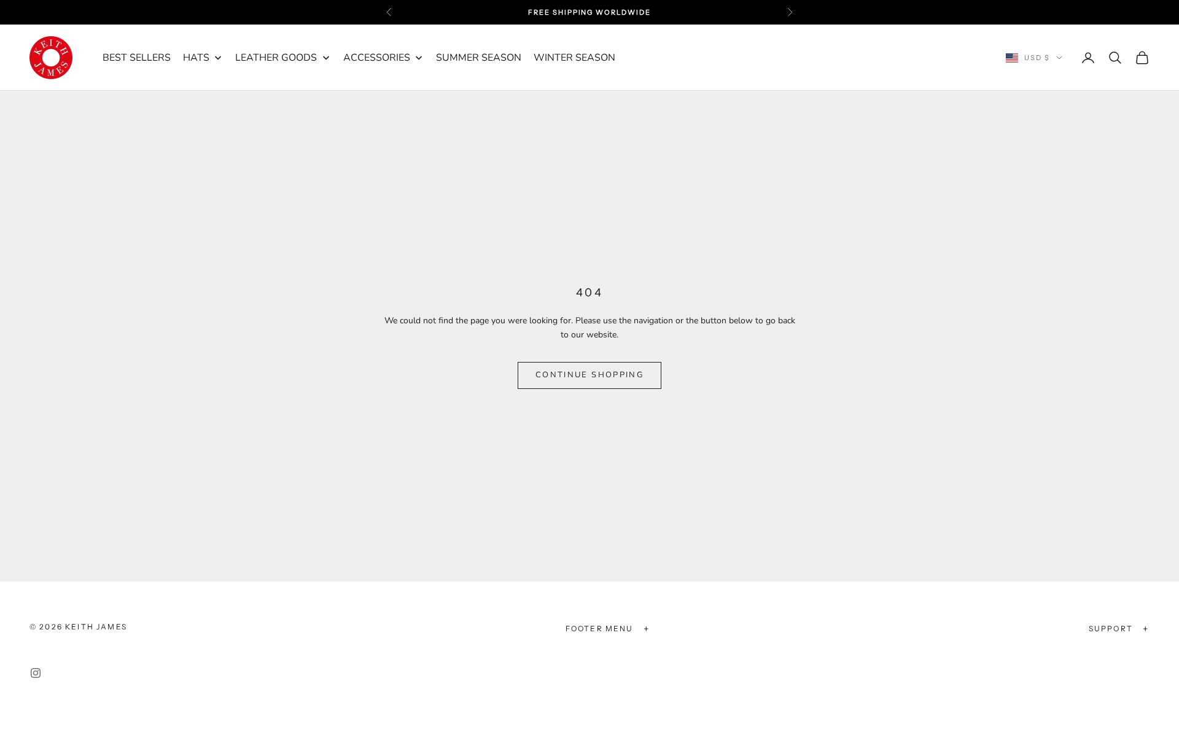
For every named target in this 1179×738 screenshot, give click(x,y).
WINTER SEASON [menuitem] (574, 57)
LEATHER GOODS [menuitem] (276, 57)
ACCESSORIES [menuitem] (376, 57)
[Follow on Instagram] (35, 673)
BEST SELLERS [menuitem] (137, 57)
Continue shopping (589, 374)
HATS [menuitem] (196, 57)
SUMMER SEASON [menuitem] (478, 57)
